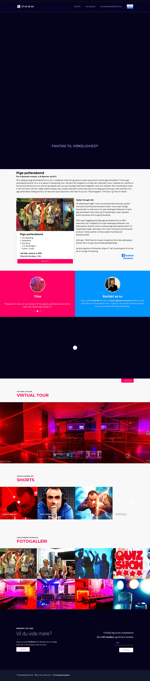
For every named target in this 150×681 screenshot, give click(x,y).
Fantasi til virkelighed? (75, 146)
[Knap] (75, 350)
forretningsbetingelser (61, 675)
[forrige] (18, 212)
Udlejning (90, 7)
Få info (23, 649)
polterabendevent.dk (111, 7)
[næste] (72, 212)
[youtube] (132, 675)
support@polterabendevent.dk (122, 300)
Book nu (45, 261)
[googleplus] (128, 675)
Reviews (128, 380)
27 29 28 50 (94, 300)
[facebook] (124, 675)
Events (77, 7)
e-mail (54, 642)
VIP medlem (107, 637)
